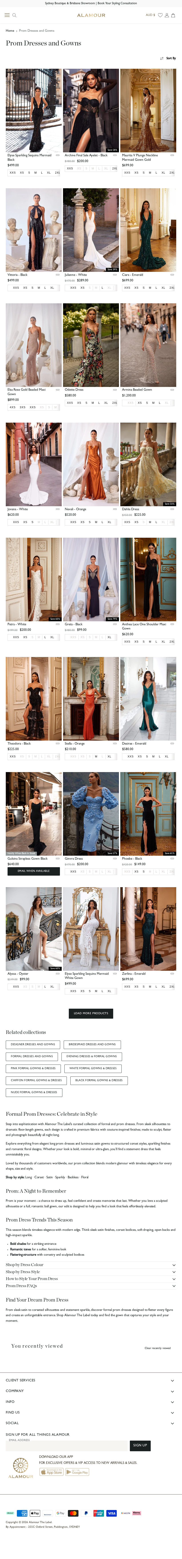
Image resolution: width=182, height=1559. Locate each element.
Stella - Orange (75, 744)
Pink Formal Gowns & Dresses (33, 1068)
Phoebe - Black (132, 859)
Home (10, 31)
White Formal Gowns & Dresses (93, 1068)
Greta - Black (73, 624)
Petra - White (17, 624)
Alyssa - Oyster (18, 974)
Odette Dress (74, 390)
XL (106, 168)
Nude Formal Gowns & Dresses (34, 1092)
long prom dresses (62, 1144)
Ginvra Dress (74, 859)
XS (79, 168)
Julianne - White (76, 275)
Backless (73, 1177)
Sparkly (60, 1177)
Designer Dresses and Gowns (33, 1044)
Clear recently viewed (158, 1348)
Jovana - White (18, 509)
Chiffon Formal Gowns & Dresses (36, 1080)
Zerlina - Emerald (134, 974)
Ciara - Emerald (132, 275)
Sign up (140, 1445)
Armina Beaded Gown (137, 390)
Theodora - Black (19, 744)
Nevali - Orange (75, 509)
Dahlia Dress (130, 509)
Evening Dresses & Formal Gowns (92, 1056)
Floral (85, 1177)
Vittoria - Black (17, 275)
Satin (49, 1177)
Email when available (34, 871)
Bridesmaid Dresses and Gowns (92, 1044)
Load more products (91, 1013)
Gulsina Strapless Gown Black (27, 859)
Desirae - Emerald (134, 744)
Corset (39, 1177)
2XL (172, 522)
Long (28, 1177)
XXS (131, 402)
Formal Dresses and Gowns (32, 1056)
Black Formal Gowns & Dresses (99, 1080)
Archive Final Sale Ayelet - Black (86, 155)
